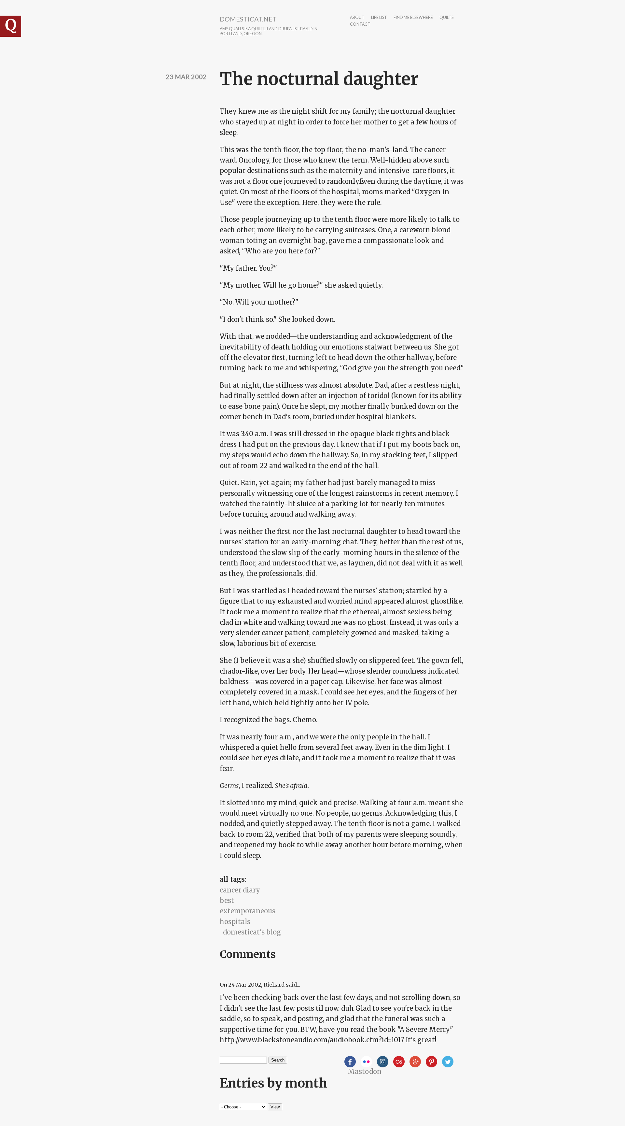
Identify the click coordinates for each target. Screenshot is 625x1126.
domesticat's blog (252, 932)
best (227, 900)
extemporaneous (247, 911)
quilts (446, 18)
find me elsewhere (413, 18)
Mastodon (365, 1071)
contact (360, 24)
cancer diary (240, 890)
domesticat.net (248, 19)
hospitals (235, 922)
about (357, 18)
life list (379, 18)
